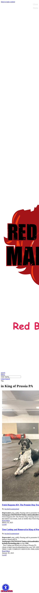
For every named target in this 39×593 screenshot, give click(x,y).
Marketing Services (16, 568)
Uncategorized (14, 509)
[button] (3, 375)
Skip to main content (8, 2)
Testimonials (12, 574)
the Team (10, 565)
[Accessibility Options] (5, 587)
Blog (7, 571)
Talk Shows (11, 561)
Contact (9, 578)
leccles (7, 509)
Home (8, 558)
